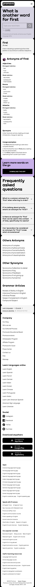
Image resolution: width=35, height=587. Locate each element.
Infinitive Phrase (9, 295)
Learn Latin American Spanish (13, 400)
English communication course (12, 514)
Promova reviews (8, 335)
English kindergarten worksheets (12, 571)
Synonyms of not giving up (13, 275)
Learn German (7, 379)
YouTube (9, 429)
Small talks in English (9, 522)
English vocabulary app (9, 496)
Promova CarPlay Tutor (9, 511)
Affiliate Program (8, 342)
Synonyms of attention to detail (15, 268)
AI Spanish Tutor (18, 505)
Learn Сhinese (8, 389)
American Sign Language (11, 403)
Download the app (17, 171)
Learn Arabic (7, 396)
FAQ (4, 356)
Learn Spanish (8, 372)
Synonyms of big (9, 270)
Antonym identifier (8, 311)
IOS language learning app (10, 471)
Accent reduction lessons (10, 519)
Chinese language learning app (12, 482)
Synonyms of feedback (12, 273)
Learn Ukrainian (8, 406)
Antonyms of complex (11, 245)
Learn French (7, 376)
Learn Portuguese (9, 393)
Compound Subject (10, 300)
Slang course (18, 534)
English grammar (24, 545)
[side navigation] (31, 4)
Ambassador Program (10, 339)
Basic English (27, 534)
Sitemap (5, 359)
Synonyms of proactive (12, 278)
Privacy (24, 581)
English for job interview (10, 525)
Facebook (9, 420)
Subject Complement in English (15, 298)
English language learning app (11, 473)
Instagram (9, 416)
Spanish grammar (8, 548)
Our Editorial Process (10, 329)
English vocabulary (19, 548)
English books (26, 565)
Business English (8, 534)
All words (18, 308)
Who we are (7, 325)
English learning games (9, 568)
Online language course (10, 560)
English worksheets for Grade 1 (12, 574)
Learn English (7, 369)
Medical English (7, 537)
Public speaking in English (10, 516)
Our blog (6, 322)
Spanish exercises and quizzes (12, 565)
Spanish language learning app (12, 476)
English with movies (19, 537)
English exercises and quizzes (11, 562)
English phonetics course (10, 545)
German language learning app (12, 488)
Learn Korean (7, 386)
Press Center (7, 349)
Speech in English (21, 522)
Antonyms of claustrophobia (14, 255)
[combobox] (3, 25)
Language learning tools (10, 557)
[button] (17, 199)
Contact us (6, 352)
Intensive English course (10, 539)
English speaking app (23, 496)
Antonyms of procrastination (14, 253)
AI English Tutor (7, 505)
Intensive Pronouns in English (14, 293)
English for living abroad (10, 542)
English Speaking (23, 525)
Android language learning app (12, 468)
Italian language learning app (11, 490)
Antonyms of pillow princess (14, 248)
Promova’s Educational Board (13, 332)
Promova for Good (9, 346)
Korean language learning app (11, 493)
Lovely (7, 30)
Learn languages (8, 308)
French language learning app (11, 485)
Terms (19, 581)
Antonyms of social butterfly (14, 250)
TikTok (8, 425)
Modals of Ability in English (13, 291)
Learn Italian (7, 383)
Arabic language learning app (11, 479)
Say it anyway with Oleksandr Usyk (13, 508)
